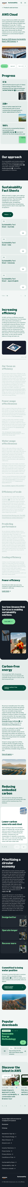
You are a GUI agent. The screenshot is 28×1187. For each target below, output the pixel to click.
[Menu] (25, 3)
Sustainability (12, 3)
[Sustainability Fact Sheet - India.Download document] (23, 251)
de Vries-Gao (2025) (10, 479)
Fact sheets (21, 66)
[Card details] (25, 917)
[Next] (25, 66)
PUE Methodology (16, 416)
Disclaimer (5, 1124)
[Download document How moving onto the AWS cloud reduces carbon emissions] (25, 1051)
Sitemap (4, 1128)
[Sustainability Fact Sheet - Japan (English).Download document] (23, 287)
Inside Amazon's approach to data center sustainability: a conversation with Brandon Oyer (10, 1094)
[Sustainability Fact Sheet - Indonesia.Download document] (23, 269)
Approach (13, 66)
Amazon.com (7, 1143)
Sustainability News (9, 1162)
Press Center (7, 1151)
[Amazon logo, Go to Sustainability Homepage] (4, 2)
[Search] (21, 3)
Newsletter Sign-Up (9, 1134)
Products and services (11, 7)
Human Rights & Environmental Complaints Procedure (11, 1119)
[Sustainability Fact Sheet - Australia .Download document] (23, 233)
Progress (4, 66)
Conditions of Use (9, 1157)
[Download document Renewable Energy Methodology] (23, 1042)
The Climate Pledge (9, 1137)
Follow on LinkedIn (9, 1168)
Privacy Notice (7, 1154)
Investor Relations (9, 1148)
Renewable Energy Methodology (10, 724)
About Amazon (7, 1140)
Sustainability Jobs (9, 1165)
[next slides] (24, 847)
